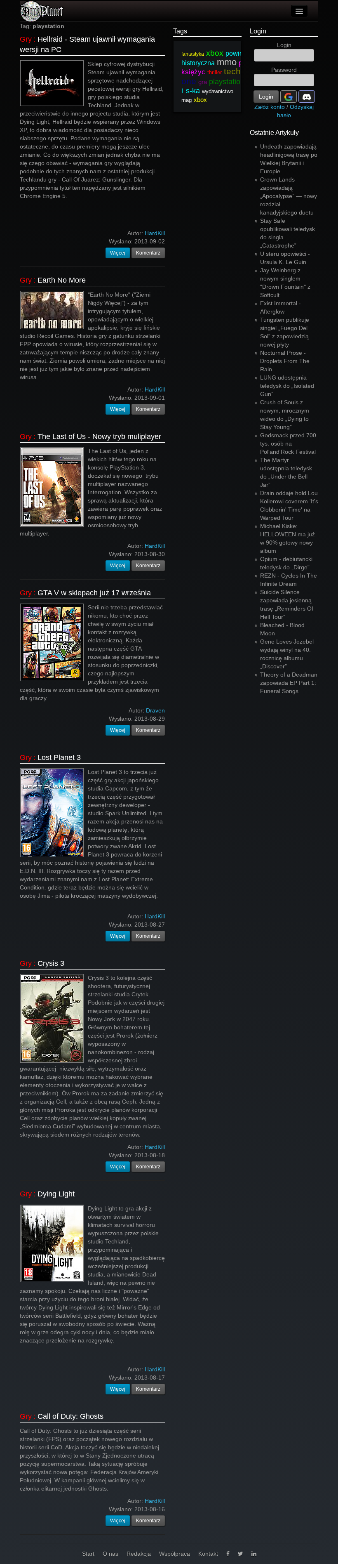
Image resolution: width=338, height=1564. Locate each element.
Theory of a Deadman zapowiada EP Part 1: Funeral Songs (288, 682)
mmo (227, 62)
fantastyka (192, 54)
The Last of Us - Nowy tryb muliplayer (99, 436)
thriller (214, 72)
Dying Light (56, 1194)
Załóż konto (269, 107)
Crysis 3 (51, 963)
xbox (214, 53)
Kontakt (208, 1553)
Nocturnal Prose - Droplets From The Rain (285, 361)
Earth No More (62, 280)
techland (241, 71)
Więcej (117, 253)
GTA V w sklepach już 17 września (94, 593)
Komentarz (148, 253)
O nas (110, 1553)
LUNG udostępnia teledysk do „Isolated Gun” (287, 385)
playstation (226, 82)
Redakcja (139, 1553)
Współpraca (174, 1553)
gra (202, 81)
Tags (180, 31)
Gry (26, 39)
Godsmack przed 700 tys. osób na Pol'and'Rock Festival (288, 443)
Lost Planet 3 (59, 757)
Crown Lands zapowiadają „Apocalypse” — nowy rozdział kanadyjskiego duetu (288, 196)
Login (258, 31)
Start (88, 1553)
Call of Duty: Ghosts (70, 1416)
